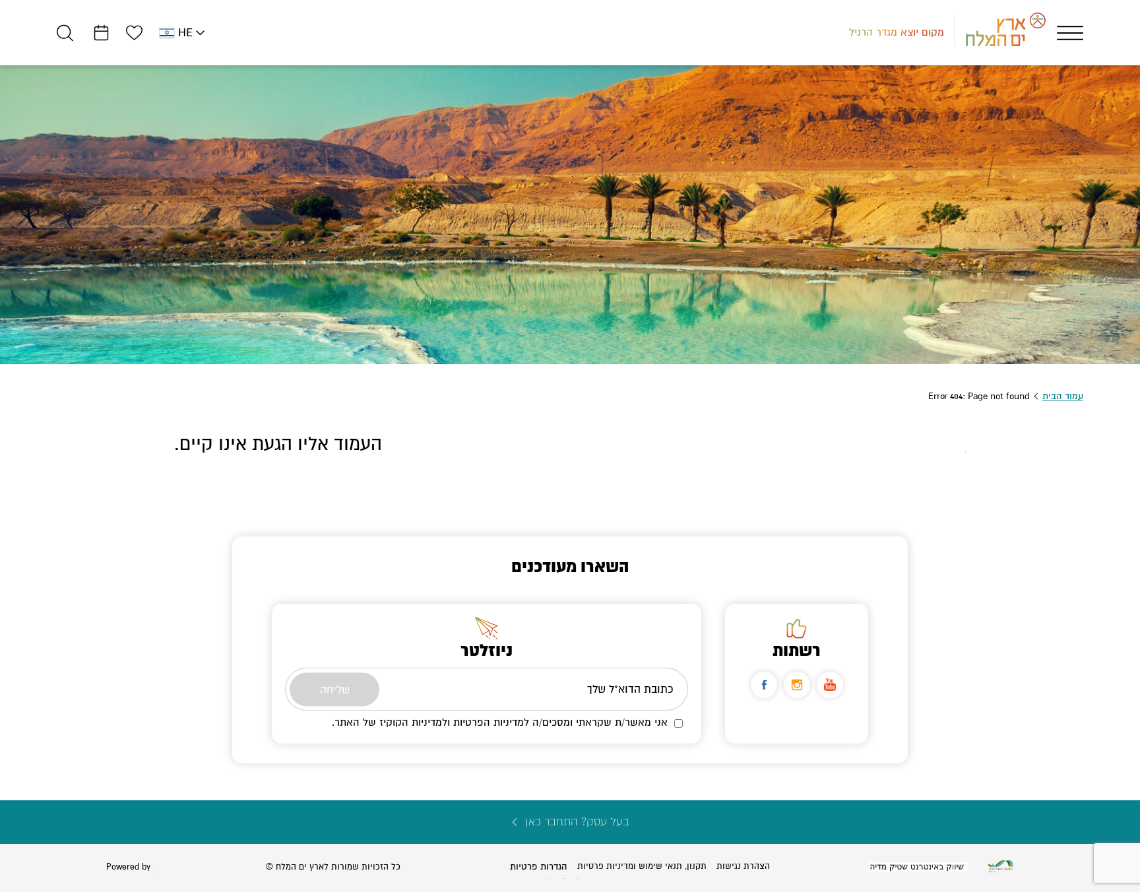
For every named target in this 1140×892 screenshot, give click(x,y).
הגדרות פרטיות (538, 866)
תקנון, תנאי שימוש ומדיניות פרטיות (642, 866)
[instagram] (797, 685)
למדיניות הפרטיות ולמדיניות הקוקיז (454, 722)
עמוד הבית (1062, 396)
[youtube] (830, 685)
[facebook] (764, 685)
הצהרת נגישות (743, 866)
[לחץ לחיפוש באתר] (65, 32)
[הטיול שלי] (101, 32)
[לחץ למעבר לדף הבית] (1001, 866)
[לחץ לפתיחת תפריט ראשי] (1070, 33)
